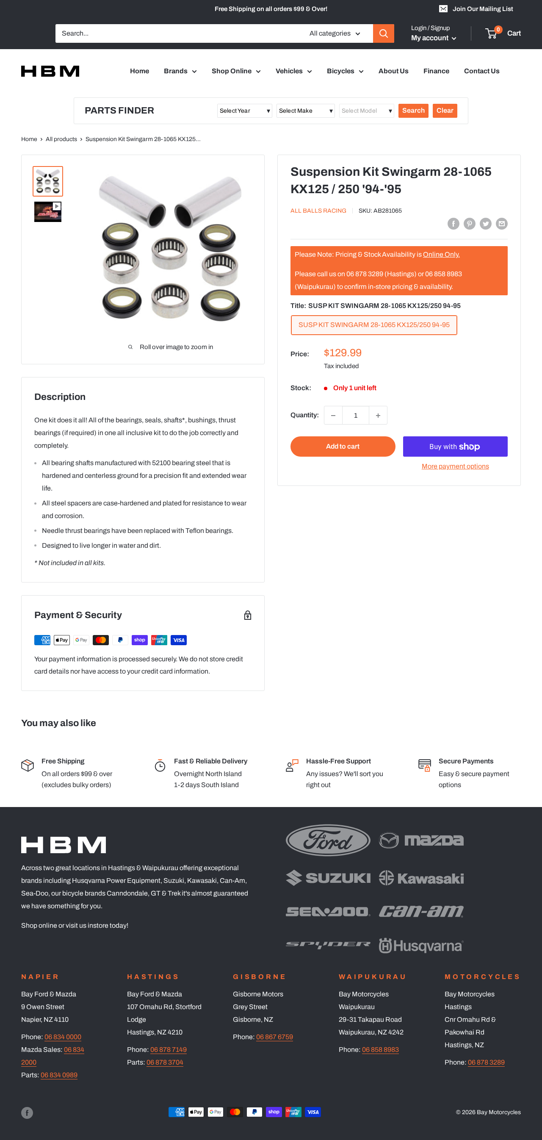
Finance (436, 71)
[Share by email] (502, 223)
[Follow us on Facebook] (27, 1113)
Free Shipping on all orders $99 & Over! (271, 9)
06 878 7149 (168, 1049)
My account (430, 38)
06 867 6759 (274, 1036)
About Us (394, 71)
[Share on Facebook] (453, 223)
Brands (176, 71)
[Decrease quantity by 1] (333, 415)
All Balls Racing (318, 211)
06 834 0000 (62, 1036)
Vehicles (289, 71)
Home (139, 71)
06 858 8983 (380, 1049)
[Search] (383, 33)
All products (61, 139)
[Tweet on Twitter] (486, 223)
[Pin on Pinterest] (470, 223)
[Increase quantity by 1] (378, 415)
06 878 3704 (165, 1062)
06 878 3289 (486, 1062)
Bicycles (340, 71)
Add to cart (342, 446)
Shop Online (232, 71)
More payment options (455, 466)
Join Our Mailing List (483, 9)
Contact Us (482, 71)
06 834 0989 (59, 1075)
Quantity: (304, 415)
